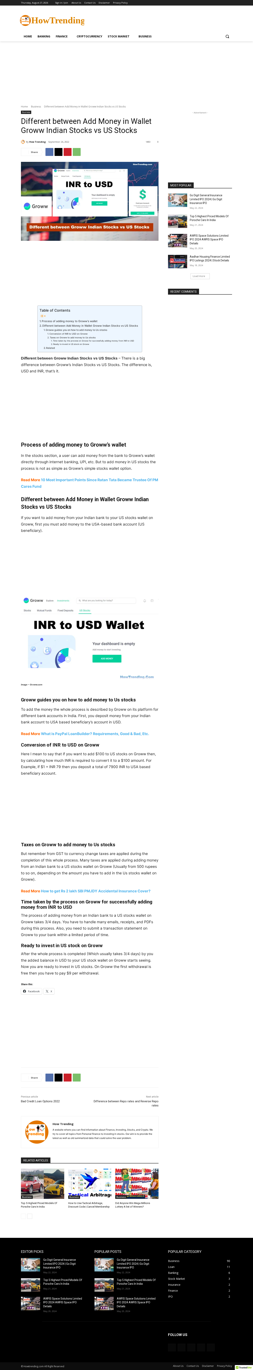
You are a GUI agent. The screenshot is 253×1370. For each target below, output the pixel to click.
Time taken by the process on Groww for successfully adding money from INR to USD (93, 341)
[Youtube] (230, 3)
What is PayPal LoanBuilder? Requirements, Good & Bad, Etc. (95, 733)
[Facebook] (208, 3)
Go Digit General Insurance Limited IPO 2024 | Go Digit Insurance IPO (206, 199)
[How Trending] (23, 142)
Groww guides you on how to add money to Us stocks (76, 329)
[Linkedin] (181, 1347)
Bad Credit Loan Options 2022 (40, 1101)
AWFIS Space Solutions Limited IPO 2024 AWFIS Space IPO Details (209, 239)
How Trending (37, 141)
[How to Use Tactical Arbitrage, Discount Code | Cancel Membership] (89, 1184)
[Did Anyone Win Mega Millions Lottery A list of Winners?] (137, 1184)
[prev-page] (23, 1216)
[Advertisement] (156, 20)
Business (36, 106)
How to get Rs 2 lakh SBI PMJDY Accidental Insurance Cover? (96, 891)
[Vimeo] (224, 3)
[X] (219, 3)
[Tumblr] (211, 1347)
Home (24, 106)
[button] (227, 36)
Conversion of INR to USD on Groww (68, 333)
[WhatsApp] (77, 152)
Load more (199, 276)
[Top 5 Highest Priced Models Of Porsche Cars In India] (42, 1184)
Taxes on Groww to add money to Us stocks (73, 337)
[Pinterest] (68, 152)
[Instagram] (213, 3)
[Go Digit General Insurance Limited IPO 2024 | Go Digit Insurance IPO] (177, 200)
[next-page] (29, 1216)
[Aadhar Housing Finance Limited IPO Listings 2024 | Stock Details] (177, 261)
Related (50, 347)
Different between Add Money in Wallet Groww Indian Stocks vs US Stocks (90, 325)
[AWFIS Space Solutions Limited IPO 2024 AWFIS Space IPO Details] (177, 240)
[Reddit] (201, 1347)
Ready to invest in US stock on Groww (71, 344)
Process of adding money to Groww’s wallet (69, 321)
